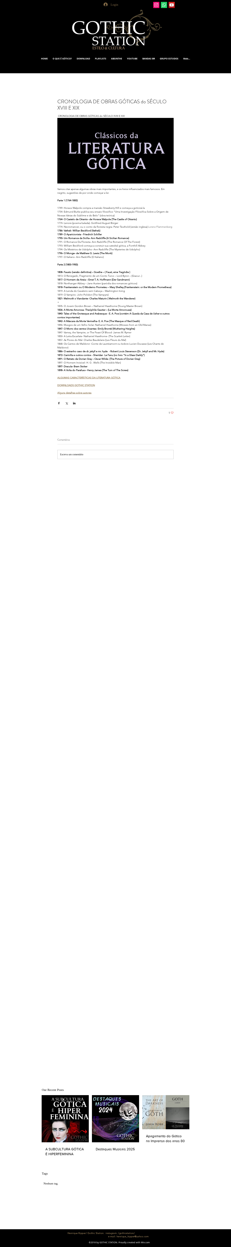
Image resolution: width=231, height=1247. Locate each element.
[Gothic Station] (156, 5)
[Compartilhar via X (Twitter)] (66, 403)
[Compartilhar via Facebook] (58, 403)
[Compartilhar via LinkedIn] (74, 403)
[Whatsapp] (164, 5)
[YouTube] (172, 5)
